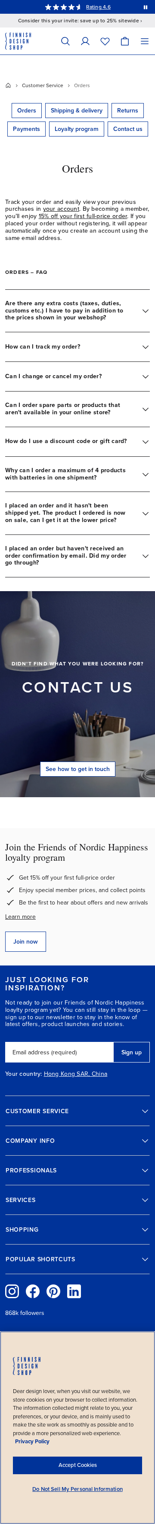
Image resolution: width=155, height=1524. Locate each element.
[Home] (8, 85)
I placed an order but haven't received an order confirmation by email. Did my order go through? (65, 556)
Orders (26, 110)
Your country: (23, 1074)
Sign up (131, 1052)
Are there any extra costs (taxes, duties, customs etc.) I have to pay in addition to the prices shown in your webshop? (64, 311)
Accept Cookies (78, 1465)
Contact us (128, 129)
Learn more (20, 916)
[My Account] (85, 41)
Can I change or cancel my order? (53, 376)
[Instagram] (12, 1291)
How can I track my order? (42, 346)
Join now (25, 941)
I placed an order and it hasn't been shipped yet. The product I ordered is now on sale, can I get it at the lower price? (65, 513)
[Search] (65, 41)
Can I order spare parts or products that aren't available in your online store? (62, 408)
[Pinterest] (53, 1291)
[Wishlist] (105, 41)
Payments (26, 129)
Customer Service (42, 85)
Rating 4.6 (98, 7)
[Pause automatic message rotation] (145, 7)
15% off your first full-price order (83, 216)
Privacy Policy (32, 1441)
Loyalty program (77, 129)
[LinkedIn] (74, 1291)
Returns (127, 110)
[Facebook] (33, 1291)
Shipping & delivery (76, 110)
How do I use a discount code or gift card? (66, 441)
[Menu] (144, 41)
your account (61, 209)
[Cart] (124, 41)
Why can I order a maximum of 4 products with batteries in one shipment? (65, 474)
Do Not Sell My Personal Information (77, 1489)
